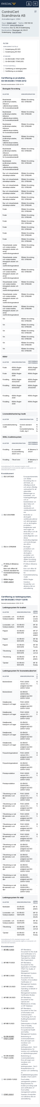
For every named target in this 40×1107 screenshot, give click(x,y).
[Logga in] (28, 4)
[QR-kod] (35, 11)
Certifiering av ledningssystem (16, 68)
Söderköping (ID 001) (12, 49)
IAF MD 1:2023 (9, 950)
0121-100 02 (28, 23)
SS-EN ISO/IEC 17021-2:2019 (9, 1038)
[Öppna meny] (35, 4)
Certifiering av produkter (14, 71)
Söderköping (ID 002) (13, 52)
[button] (8, 4)
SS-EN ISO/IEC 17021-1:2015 (14, 59)
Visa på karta (16, 32)
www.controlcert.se (16, 25)
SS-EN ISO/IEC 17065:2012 (14, 61)
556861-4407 (11, 23)
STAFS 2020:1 (9, 582)
